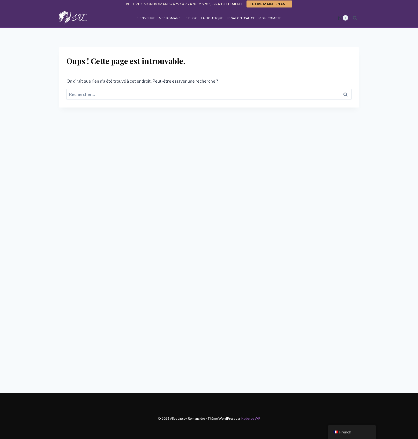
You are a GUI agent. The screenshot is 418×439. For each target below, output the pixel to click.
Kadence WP (250, 418)
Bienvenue (146, 18)
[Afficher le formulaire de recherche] (355, 18)
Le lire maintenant (269, 4)
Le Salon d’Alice (241, 18)
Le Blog (190, 18)
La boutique (212, 18)
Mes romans (169, 18)
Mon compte (270, 18)
